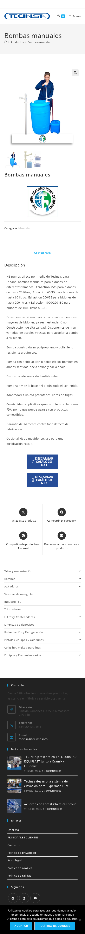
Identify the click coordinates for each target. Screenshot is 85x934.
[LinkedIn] (24, 898)
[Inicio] (5, 42)
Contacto (13, 845)
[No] (80, 920)
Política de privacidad (21, 853)
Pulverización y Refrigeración (23, 632)
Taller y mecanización (18, 571)
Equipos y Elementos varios (22, 655)
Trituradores (12, 609)
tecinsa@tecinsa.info (33, 739)
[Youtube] (35, 898)
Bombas (9, 579)
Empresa (13, 830)
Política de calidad (19, 875)
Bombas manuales (39, 42)
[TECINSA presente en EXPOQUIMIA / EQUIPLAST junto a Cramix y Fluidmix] (14, 763)
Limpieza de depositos (19, 624)
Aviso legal (14, 860)
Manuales (24, 228)
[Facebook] (13, 898)
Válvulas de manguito (18, 594)
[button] (75, 72)
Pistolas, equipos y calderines (24, 640)
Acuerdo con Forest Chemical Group (50, 804)
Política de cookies (19, 868)
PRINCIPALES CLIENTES (23, 837)
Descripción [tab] (42, 253)
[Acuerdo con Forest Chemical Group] (14, 806)
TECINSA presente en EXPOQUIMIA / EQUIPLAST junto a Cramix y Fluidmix (50, 761)
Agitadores (11, 586)
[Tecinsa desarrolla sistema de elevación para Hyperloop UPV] (14, 786)
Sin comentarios (51, 770)
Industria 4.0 (12, 602)
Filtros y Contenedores (19, 617)
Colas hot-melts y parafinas (22, 647)
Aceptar (21, 925)
